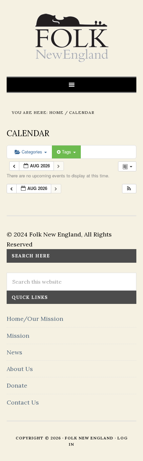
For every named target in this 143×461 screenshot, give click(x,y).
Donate (17, 385)
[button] (129, 188)
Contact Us (23, 402)
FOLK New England (71, 38)
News (14, 352)
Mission (18, 335)
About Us (20, 369)
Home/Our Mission (35, 319)
